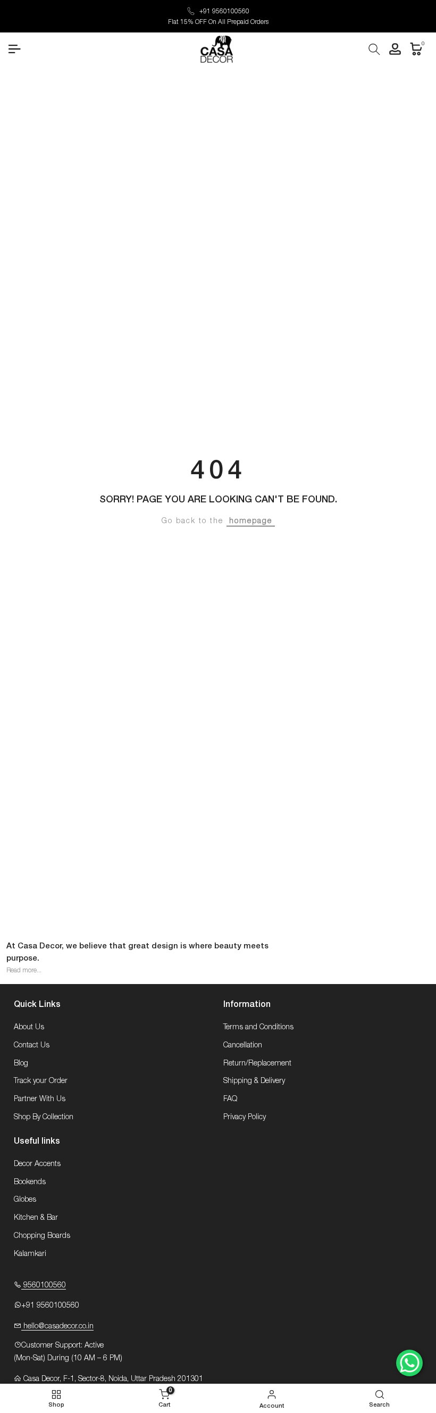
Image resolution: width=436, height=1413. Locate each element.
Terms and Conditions (258, 1027)
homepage (250, 521)
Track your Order (41, 1081)
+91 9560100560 (224, 11)
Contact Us (31, 1045)
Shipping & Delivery (254, 1081)
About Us (29, 1027)
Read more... (23, 970)
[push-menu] (14, 49)
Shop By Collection (43, 1117)
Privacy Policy (244, 1117)
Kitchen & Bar (36, 1217)
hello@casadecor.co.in (57, 1326)
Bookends (30, 1182)
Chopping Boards (42, 1236)
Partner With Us (39, 1099)
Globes (25, 1199)
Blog (21, 1063)
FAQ (230, 1099)
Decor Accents (37, 1164)
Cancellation (242, 1045)
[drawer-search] (374, 49)
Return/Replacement (257, 1063)
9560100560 (43, 1285)
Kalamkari (30, 1254)
